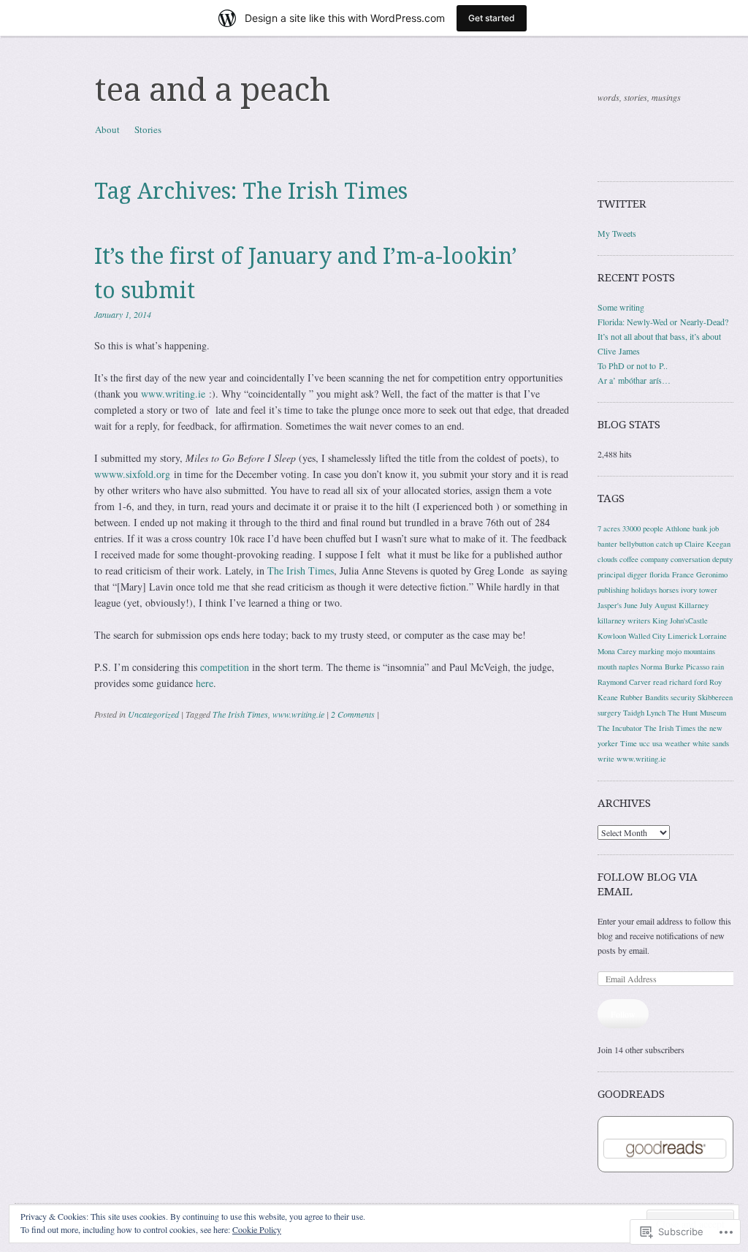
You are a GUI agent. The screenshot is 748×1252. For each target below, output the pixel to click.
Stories (147, 129)
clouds (607, 559)
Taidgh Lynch (644, 712)
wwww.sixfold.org (132, 474)
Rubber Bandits (644, 697)
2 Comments (353, 714)
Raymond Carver (624, 682)
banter (607, 544)
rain (717, 666)
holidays (644, 590)
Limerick (682, 636)
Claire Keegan (707, 544)
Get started (491, 17)
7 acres (609, 528)
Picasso (697, 666)
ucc (644, 743)
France (683, 574)
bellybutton (636, 544)
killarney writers (624, 620)
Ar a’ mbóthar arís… (634, 380)
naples (628, 666)
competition (224, 667)
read (660, 682)
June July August (650, 605)
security (683, 697)
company (654, 559)
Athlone (677, 528)
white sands (710, 743)
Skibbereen (715, 697)
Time (628, 743)
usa (657, 743)
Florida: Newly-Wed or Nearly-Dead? (663, 321)
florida (659, 574)
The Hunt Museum (697, 712)
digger (637, 574)
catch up (669, 544)
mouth (607, 666)
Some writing (621, 307)
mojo (674, 651)
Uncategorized (153, 714)
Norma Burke (662, 666)
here (204, 683)
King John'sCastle (680, 620)
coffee (628, 559)
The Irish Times (300, 570)
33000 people (642, 528)
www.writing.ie (173, 394)
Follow (623, 1014)
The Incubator (620, 728)
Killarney (694, 605)
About (107, 129)
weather (677, 743)
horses (669, 590)
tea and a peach (212, 90)
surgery (609, 712)
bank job (705, 528)
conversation (690, 559)
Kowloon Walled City (631, 636)
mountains (699, 651)
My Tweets (617, 233)
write (606, 759)
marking (651, 651)
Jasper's (610, 605)
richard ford (688, 682)
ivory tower (699, 590)
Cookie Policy (256, 1229)
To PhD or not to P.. (633, 365)
